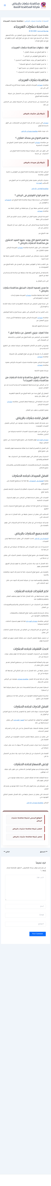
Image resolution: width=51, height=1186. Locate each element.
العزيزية (39, 183)
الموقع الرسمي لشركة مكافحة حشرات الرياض (26, 819)
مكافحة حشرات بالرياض (33, 21)
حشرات (40, 85)
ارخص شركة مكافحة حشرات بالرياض (27, 837)
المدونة (45, 21)
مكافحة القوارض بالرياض (39, 189)
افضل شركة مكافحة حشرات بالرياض (27, 829)
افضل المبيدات (19, 720)
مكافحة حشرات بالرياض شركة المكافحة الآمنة (26, 5)
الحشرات (8, 200)
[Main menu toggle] (4, 5)
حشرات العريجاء (42, 440)
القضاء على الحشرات (36, 481)
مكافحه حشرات (22, 679)
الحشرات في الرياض (41, 539)
